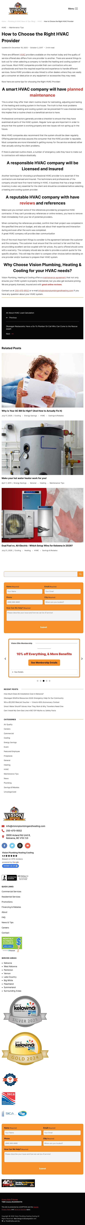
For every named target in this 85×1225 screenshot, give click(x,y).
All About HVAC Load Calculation (20, 313)
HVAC (4, 27)
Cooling (17, 416)
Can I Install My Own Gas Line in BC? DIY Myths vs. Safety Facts (30, 710)
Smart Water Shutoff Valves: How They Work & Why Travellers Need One (33, 706)
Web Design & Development (23, 1218)
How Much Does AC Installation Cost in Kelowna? (24, 694)
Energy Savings (31, 416)
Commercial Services (11, 891)
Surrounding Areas (12, 991)
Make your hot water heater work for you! (24, 478)
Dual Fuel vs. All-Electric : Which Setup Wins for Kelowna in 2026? (37, 545)
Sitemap (15, 1199)
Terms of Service (20, 1209)
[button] (5, 658)
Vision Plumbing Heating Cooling (18, 852)
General (33, 483)
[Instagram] (20, 845)
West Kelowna (10, 966)
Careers (7, 729)
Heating (43, 483)
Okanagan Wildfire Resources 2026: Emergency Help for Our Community (34, 698)
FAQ (3, 917)
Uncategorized (10, 792)
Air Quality (8, 724)
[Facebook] (4, 845)
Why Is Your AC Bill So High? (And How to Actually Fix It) (32, 411)
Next (8, 334)
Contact (5, 933)
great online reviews (52, 284)
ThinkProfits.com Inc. (13, 1221)
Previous (13, 317)
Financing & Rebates (11, 907)
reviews (27, 203)
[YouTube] (27, 845)
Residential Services (11, 897)
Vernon (7, 973)
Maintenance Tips (16, 27)
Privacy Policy (6, 1199)
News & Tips (7, 922)
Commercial (9, 733)
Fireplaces (8, 756)
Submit (43, 627)
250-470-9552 (22, 290)
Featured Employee (12, 751)
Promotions (7, 902)
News (6, 778)
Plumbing (8, 783)
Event (6, 747)
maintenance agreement (54, 277)
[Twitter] (12, 845)
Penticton (8, 970)
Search (80, 574)
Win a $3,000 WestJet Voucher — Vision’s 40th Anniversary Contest (31, 702)
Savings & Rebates (56, 416)
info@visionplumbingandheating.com (55, 290)
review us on (9, 866)
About (4, 912)
